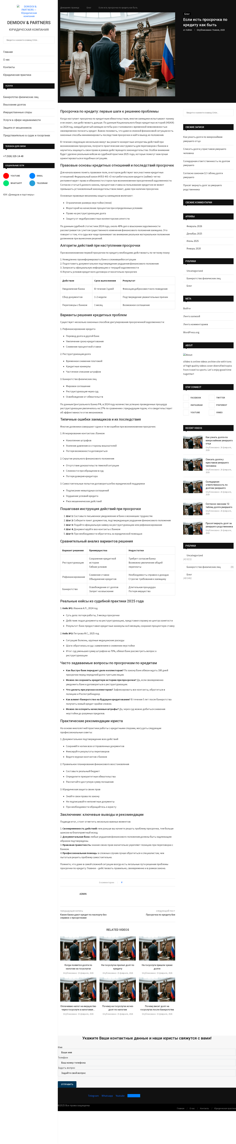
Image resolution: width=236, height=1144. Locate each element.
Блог (89, 7)
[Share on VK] (127, 882)
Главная (8, 51)
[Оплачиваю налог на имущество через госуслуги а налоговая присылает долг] (78, 990)
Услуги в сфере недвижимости (22, 120)
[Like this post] (124, 882)
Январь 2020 (194, 248)
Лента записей (191, 316)
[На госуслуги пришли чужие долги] (157, 949)
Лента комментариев (195, 324)
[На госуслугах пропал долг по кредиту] (118, 949)
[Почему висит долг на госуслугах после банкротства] (157, 990)
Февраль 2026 (194, 226)
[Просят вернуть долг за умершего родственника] (192, 528)
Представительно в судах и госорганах (26, 135)
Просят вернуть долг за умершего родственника (219, 525)
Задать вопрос (66, 1067)
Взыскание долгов (14, 104)
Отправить (67, 1084)
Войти (187, 308)
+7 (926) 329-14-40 (13, 156)
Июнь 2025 (193, 240)
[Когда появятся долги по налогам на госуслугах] (78, 949)
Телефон (63, 1057)
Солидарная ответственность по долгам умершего (217, 484)
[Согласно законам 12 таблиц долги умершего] (192, 508)
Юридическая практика (17, 74)
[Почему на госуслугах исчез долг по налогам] (118, 990)
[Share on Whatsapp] (134, 882)
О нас (6, 59)
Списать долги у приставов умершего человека (217, 462)
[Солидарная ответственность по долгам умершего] (192, 486)
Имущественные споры (17, 112)
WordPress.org (191, 332)
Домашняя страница (69, 7)
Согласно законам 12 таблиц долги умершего (219, 505)
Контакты (9, 67)
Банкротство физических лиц (21, 97)
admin (189, 29)
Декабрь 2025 (194, 233)
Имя (60, 1047)
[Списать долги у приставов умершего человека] (192, 464)
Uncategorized (195, 270)
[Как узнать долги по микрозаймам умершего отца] (192, 442)
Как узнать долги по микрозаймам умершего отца (219, 440)
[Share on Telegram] (137, 882)
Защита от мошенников (17, 127)
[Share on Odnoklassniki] (130, 882)
